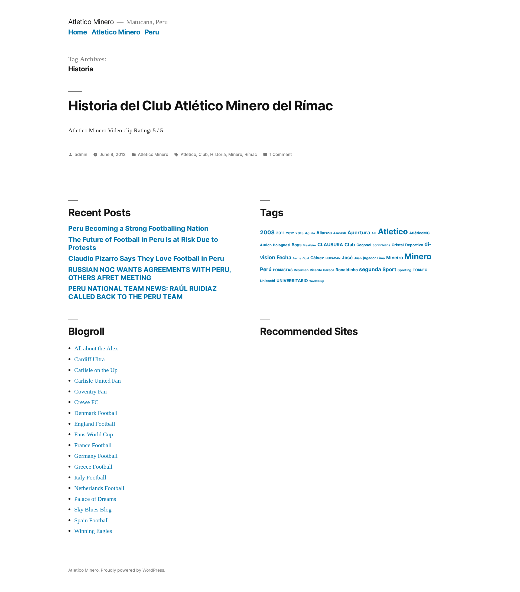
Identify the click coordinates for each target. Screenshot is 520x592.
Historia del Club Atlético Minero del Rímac (200, 105)
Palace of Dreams (95, 499)
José (347, 257)
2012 (290, 233)
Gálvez (317, 257)
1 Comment (280, 154)
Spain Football (91, 520)
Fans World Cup (93, 434)
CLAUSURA (330, 244)
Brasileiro (309, 245)
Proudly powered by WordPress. (133, 570)
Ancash (339, 233)
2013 (299, 233)
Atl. (374, 233)
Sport (389, 269)
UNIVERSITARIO (292, 280)
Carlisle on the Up (96, 370)
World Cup (316, 281)
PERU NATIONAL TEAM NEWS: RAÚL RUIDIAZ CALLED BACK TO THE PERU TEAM (142, 292)
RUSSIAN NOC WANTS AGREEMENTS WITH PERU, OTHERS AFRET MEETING (149, 273)
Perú (266, 269)
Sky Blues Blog (93, 509)
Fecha (284, 257)
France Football (93, 445)
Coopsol (363, 245)
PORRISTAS (282, 270)
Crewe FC (86, 402)
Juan (358, 258)
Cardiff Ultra (89, 359)
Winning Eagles (93, 531)
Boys (296, 244)
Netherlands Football (99, 488)
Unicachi (267, 281)
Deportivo (414, 245)
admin (81, 154)
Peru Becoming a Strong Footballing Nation (138, 228)
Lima (381, 258)
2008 (267, 232)
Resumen (301, 270)
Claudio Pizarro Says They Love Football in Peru (146, 258)
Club (203, 154)
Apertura (358, 232)
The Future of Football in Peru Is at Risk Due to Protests (143, 243)
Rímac (251, 154)
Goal (306, 258)
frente (297, 258)
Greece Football (93, 467)
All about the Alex (96, 348)
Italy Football (90, 477)
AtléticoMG (419, 233)
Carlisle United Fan (97, 381)
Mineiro (394, 257)
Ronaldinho (347, 269)
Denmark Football (96, 413)
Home (77, 32)
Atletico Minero (91, 22)
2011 (280, 233)
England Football (94, 424)
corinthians (381, 245)
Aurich (266, 245)
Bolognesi (281, 245)
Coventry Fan (90, 391)
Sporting (404, 270)
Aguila (310, 233)
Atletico (188, 154)
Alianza (324, 232)
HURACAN (333, 258)
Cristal (398, 245)
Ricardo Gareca (322, 270)
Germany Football (96, 456)
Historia (218, 154)
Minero (235, 154)
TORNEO (420, 270)
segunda (370, 269)
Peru (152, 32)
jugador (369, 258)
